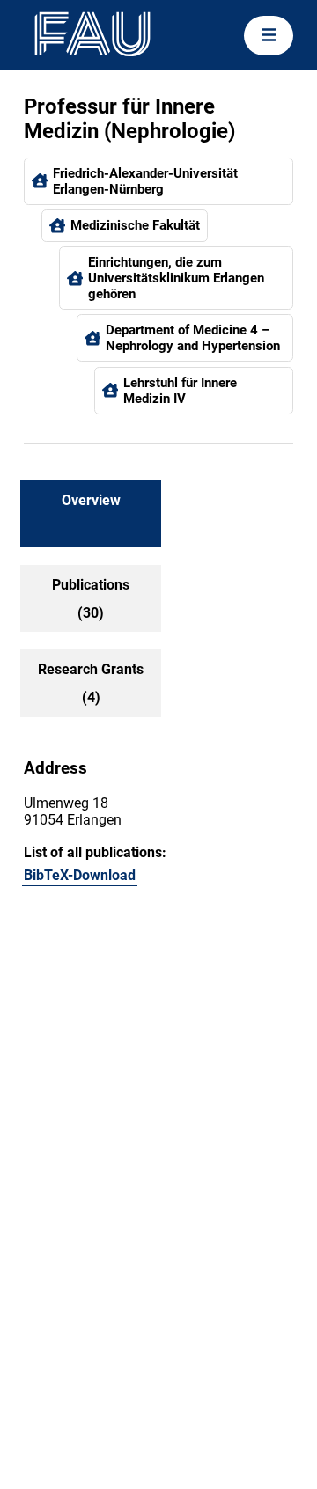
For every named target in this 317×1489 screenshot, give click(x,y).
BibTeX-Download (80, 875)
